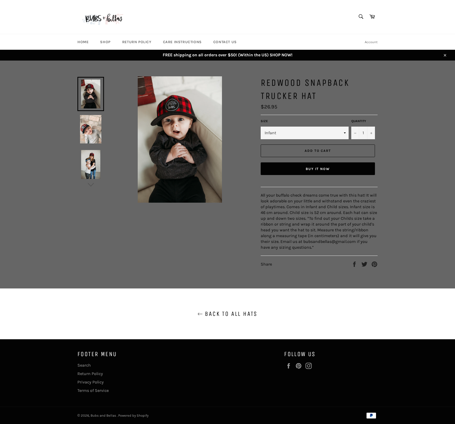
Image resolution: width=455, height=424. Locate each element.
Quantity (358, 121)
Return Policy (136, 42)
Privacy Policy (90, 382)
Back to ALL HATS (230, 313)
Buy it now (318, 169)
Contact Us (225, 42)
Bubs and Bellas (104, 415)
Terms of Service (93, 390)
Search (84, 365)
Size (264, 121)
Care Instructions (182, 42)
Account (371, 42)
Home (82, 42)
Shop (105, 42)
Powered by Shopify (133, 415)
